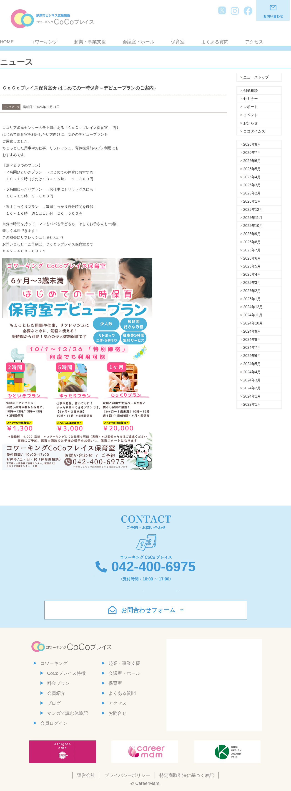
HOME (7, 41)
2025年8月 (252, 242)
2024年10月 (253, 323)
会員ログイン (54, 723)
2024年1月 (252, 396)
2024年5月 (252, 364)
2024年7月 (252, 347)
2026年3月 (252, 185)
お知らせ (250, 123)
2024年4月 (252, 372)
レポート (250, 107)
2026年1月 (252, 201)
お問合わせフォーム (148, 610)
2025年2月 (252, 291)
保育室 (178, 41)
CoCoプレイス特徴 (66, 673)
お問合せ (117, 713)
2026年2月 (252, 193)
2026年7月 (252, 153)
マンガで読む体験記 (67, 713)
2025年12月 (253, 209)
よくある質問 (214, 41)
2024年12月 (253, 307)
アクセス (254, 41)
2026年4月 (252, 177)
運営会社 (86, 775)
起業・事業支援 (90, 41)
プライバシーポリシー (127, 775)
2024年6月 (252, 356)
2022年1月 (252, 404)
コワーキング (44, 41)
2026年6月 (252, 161)
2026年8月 (252, 144)
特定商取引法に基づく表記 (186, 775)
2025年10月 (253, 226)
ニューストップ (256, 77)
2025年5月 (252, 266)
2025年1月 (252, 299)
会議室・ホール (138, 41)
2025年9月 (252, 234)
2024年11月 (252, 315)
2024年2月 (252, 388)
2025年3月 (252, 283)
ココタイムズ (254, 131)
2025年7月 (252, 250)
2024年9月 (252, 331)
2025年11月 (252, 218)
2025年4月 (252, 274)
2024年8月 (252, 339)
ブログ (54, 703)
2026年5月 (252, 169)
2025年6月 (252, 258)
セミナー (250, 99)
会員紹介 (56, 693)
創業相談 (250, 91)
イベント (250, 115)
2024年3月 (252, 380)
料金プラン (58, 683)
